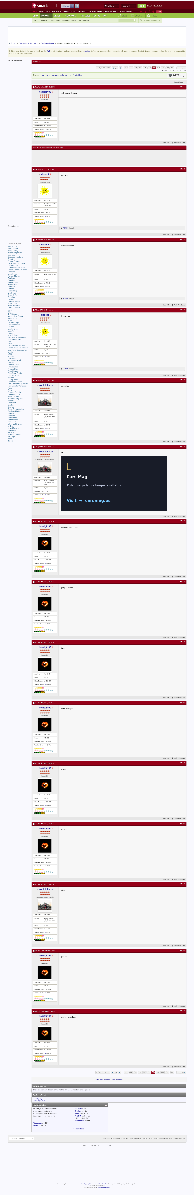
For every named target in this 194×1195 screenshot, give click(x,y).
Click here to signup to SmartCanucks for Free (48, 147)
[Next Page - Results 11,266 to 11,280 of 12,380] (178, 67)
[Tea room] (141, 11)
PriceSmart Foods (15, 373)
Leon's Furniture (14, 325)
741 (140, 68)
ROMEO (65, 228)
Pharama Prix (13, 367)
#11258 (182, 581)
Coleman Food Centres (16, 268)
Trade (156, 15)
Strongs (11, 407)
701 (135, 68)
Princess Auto (13, 375)
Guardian (11, 297)
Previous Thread (103, 1080)
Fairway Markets (14, 276)
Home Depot (12, 304)
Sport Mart (12, 403)
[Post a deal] (159, 11)
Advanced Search (152, 20)
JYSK (10, 320)
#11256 (182, 446)
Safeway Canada (14, 392)
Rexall (10, 388)
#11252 (182, 169)
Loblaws (11, 327)
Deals (47, 11)
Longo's (11, 331)
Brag (124, 15)
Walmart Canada (14, 435)
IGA (9, 312)
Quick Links (83, 20)
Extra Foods (12, 274)
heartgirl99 (45, 92)
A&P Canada (13, 249)
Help (149, 6)
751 (153, 68)
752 (158, 68)
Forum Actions (68, 20)
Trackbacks (79, 1121)
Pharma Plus (13, 369)
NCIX (10, 354)
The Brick (11, 415)
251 (126, 68)
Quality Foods (13, 380)
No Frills (11, 356)
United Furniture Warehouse (14, 429)
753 (163, 68)
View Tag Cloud (39, 1101)
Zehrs (10, 439)
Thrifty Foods (13, 420)
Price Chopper (13, 371)
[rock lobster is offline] (45, 402)
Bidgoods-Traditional (15, 257)
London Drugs (13, 329)
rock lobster (46, 385)
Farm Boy (11, 280)
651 (131, 68)
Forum (46, 15)
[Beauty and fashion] (145, 11)
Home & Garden (126, 11)
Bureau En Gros (14, 261)
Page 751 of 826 (104, 68)
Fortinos (11, 289)
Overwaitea (12, 358)
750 (149, 68)
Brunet (10, 259)
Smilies (78, 1111)
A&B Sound (12, 246)
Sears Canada (13, 396)
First (116, 68)
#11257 (182, 521)
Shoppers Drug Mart (15, 399)
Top (105, 15)
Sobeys (11, 401)
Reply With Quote (179, 142)
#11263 (182, 884)
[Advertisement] (82, 158)
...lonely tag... (38, 1099)
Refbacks (36, 1125)
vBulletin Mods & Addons (100, 1184)
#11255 (182, 380)
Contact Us (106, 1138)
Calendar (43, 20)
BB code (78, 1109)
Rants (115, 11)
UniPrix (10, 426)
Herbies (11, 299)
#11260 (182, 702)
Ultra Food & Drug (15, 424)
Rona (10, 390)
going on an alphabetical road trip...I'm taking (61, 75)
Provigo (11, 377)
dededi (45, 174)
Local (139, 15)
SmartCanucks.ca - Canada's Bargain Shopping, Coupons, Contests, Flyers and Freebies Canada (141, 1138)
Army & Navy (13, 251)
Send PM (166, 142)
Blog (36, 15)
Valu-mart (11, 432)
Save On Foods (14, 394)
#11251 (182, 87)
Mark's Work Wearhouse (17, 337)
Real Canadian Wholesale (17, 386)
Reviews (108, 11)
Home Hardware (14, 306)
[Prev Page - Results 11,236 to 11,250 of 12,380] (120, 67)
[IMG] (77, 1114)
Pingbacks (37, 1123)
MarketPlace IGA (14, 339)
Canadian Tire (13, 265)
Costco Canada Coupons (17, 270)
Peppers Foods (13, 365)
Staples (11, 405)
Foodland (11, 287)
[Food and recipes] (149, 11)
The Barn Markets (15, 411)
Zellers (10, 441)
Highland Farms (14, 301)
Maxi (9, 342)
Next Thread (117, 1080)
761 (167, 68)
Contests (92, 11)
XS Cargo (11, 437)
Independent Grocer (15, 316)
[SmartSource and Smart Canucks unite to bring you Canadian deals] (18, 232)
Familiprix (11, 278)
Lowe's (10, 333)
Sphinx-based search (104, 1187)
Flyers (73, 11)
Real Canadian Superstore (18, 384)
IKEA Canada (13, 314)
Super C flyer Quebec (16, 409)
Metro (10, 344)
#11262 (182, 823)
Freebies (82, 11)
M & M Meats (13, 335)
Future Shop (12, 291)
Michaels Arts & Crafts (16, 346)
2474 (177, 75)
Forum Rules (79, 1129)
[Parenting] (153, 11)
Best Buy (11, 255)
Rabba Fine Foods (15, 382)
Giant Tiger (12, 293)
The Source (12, 418)
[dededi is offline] (45, 191)
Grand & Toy (12, 295)
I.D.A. (10, 310)
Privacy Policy (177, 1138)
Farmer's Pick (13, 282)
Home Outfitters (14, 308)
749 (144, 68)
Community (54, 20)
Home (41, 11)
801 (172, 68)
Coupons (65, 11)
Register (157, 6)
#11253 (182, 239)
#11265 (182, 1011)
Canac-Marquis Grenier (16, 263)
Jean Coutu (12, 318)
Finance (100, 11)
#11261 (182, 763)
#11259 (182, 642)
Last (182, 68)
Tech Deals (56, 11)
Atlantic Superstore (15, 253)
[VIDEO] (78, 1116)
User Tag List (37, 62)
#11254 (182, 309)
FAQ (35, 20)
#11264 (182, 950)
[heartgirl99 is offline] (45, 109)
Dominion (11, 272)
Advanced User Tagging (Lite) (83, 1184)
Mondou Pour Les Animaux (18, 348)
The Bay (11, 413)
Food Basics (12, 284)
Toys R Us (12, 422)
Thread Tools (178, 82)
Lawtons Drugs (13, 323)
